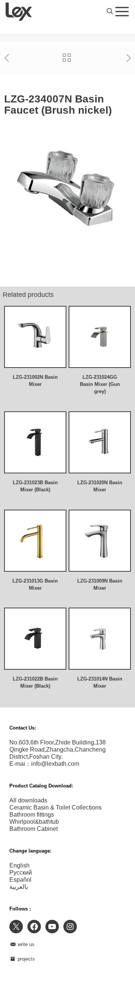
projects (25, 959)
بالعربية (18, 887)
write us (25, 944)
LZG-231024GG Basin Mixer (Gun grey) (100, 384)
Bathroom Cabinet (33, 829)
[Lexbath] (19, 11)
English (19, 865)
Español (20, 879)
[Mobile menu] (121, 11)
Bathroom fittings (31, 814)
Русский (20, 872)
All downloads (28, 800)
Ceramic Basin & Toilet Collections (55, 807)
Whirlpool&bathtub (34, 822)
